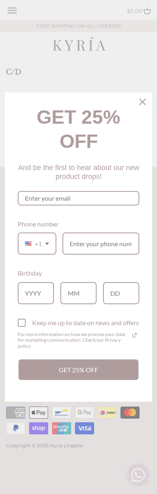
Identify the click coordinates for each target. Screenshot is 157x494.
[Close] (142, 102)
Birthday (30, 273)
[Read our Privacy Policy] (134, 335)
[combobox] (37, 243)
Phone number (38, 224)
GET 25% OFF (78, 370)
